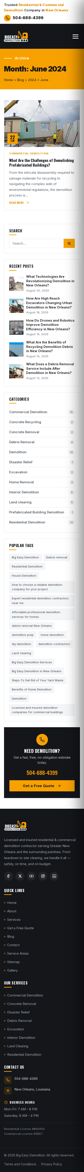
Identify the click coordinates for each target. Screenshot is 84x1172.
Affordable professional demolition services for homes (36, 614)
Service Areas (18, 953)
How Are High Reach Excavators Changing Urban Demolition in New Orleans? (49, 302)
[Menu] (75, 36)
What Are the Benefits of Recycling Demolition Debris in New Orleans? (49, 346)
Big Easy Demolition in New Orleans (36, 671)
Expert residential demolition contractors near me (40, 600)
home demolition (52, 635)
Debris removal (56, 557)
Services (14, 920)
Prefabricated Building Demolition (41, 512)
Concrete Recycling (41, 422)
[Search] (69, 243)
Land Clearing (17, 1046)
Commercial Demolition (29, 153)
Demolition (41, 452)
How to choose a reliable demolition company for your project (37, 587)
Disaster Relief (41, 462)
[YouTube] (31, 876)
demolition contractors (54, 644)
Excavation (41, 472)
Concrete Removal (41, 432)
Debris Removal (41, 442)
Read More (16, 202)
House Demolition (24, 575)
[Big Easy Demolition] (16, 36)
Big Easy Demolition (25, 557)
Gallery (12, 970)
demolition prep (23, 635)
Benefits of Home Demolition (32, 689)
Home (12, 903)
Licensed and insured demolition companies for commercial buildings (37, 710)
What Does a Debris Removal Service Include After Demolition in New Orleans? (50, 368)
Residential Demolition (41, 522)
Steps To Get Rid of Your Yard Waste (37, 680)
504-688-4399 (28, 18)
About (11, 911)
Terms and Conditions (20, 1164)
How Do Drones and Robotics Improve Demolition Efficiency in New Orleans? (50, 325)
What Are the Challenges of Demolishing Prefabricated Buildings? (41, 162)
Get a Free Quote (20, 928)
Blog (10, 937)
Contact (13, 945)
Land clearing (41, 502)
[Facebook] (8, 876)
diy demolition (21, 644)
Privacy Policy (51, 1164)
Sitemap (13, 962)
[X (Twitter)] (19, 876)
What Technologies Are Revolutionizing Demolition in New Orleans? (50, 281)
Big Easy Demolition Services (32, 662)
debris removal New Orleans (32, 625)
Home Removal (41, 482)
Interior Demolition (41, 492)
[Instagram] (42, 876)
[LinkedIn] (54, 876)
